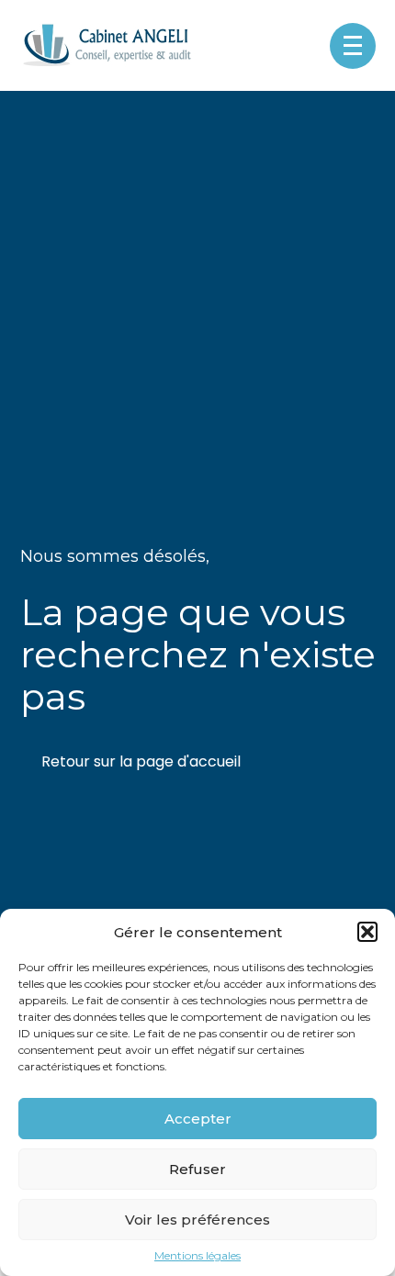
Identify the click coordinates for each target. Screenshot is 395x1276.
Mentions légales (197, 1255)
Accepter (197, 1118)
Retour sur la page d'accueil (141, 761)
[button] (367, 932)
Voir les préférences (197, 1219)
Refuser (197, 1169)
